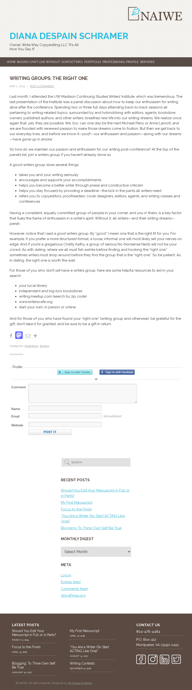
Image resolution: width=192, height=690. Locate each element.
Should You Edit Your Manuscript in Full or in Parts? (34, 633)
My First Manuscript (76, 502)
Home (11, 62)
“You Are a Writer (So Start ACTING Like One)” (89, 649)
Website (17, 425)
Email (15, 416)
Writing (44, 346)
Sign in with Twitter (74, 372)
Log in (66, 575)
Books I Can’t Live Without (38, 62)
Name (15, 409)
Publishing (31, 346)
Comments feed (74, 589)
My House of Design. (80, 683)
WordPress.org (73, 595)
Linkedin (164, 659)
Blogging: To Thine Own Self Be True (91, 528)
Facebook (141, 659)
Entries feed (71, 582)
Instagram (153, 659)
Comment (18, 387)
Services (147, 62)
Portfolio (92, 62)
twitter (176, 659)
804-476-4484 (148, 631)
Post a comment (42, 86)
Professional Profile (121, 62)
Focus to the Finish (76, 509)
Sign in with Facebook (117, 372)
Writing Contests (82, 663)
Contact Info (72, 62)
